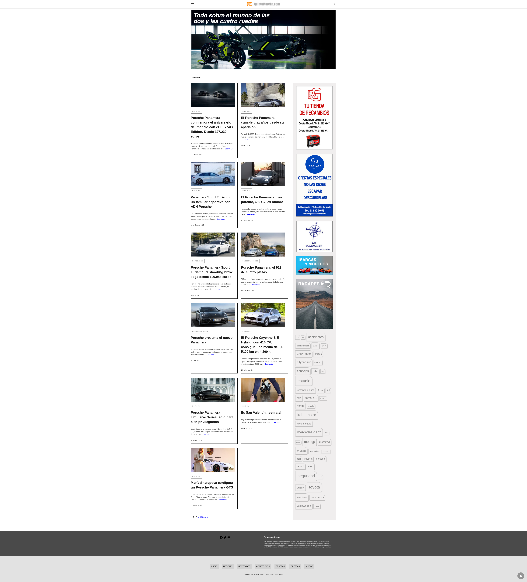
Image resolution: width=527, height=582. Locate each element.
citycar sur (304, 362)
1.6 (297, 337)
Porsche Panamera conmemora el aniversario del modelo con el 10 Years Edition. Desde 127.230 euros (212, 127)
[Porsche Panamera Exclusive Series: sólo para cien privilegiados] (213, 390)
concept (318, 362)
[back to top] (520, 575)
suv (320, 477)
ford (299, 398)
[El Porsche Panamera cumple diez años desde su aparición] (263, 95)
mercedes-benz (309, 432)
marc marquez (304, 423)
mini (326, 433)
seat (310, 466)
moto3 (298, 442)
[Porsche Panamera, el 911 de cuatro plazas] (263, 245)
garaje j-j (323, 398)
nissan (326, 451)
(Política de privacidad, (292, 541)
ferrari (320, 390)
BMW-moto (304, 353)
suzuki (301, 487)
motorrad (324, 442)
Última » (204, 517)
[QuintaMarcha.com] (263, 4)
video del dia (317, 497)
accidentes (316, 337)
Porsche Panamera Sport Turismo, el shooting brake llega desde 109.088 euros (212, 272)
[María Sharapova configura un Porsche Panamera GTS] (213, 460)
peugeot (308, 459)
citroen (318, 354)
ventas (302, 497)
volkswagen (304, 505)
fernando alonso (305, 390)
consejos (303, 371)
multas (301, 450)
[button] (314, 117)
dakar (315, 371)
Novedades (197, 261)
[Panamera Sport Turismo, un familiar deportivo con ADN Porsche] (213, 174)
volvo (317, 506)
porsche (320, 458)
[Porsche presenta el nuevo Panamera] (213, 315)
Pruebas (247, 331)
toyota (314, 487)
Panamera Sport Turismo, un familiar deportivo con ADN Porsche (211, 201)
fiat (328, 390)
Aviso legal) (303, 541)
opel (299, 459)
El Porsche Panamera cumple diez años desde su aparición (262, 122)
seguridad (306, 476)
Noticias (196, 111)
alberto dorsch (303, 346)
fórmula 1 (311, 397)
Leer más (229, 149)
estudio (304, 381)
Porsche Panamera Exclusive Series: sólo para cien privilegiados (212, 417)
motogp (309, 442)
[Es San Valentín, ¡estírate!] (263, 390)
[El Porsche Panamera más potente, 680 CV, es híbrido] (263, 174)
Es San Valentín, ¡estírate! (261, 412)
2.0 (303, 337)
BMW (324, 346)
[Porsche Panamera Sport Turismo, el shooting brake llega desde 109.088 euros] (213, 245)
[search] (334, 4)
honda (300, 405)
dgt (323, 371)
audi (315, 345)
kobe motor (306, 415)
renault (300, 466)
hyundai (311, 406)
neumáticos (315, 451)
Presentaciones (250, 261)
